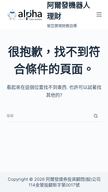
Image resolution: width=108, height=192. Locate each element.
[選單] (99, 14)
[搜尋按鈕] (96, 116)
